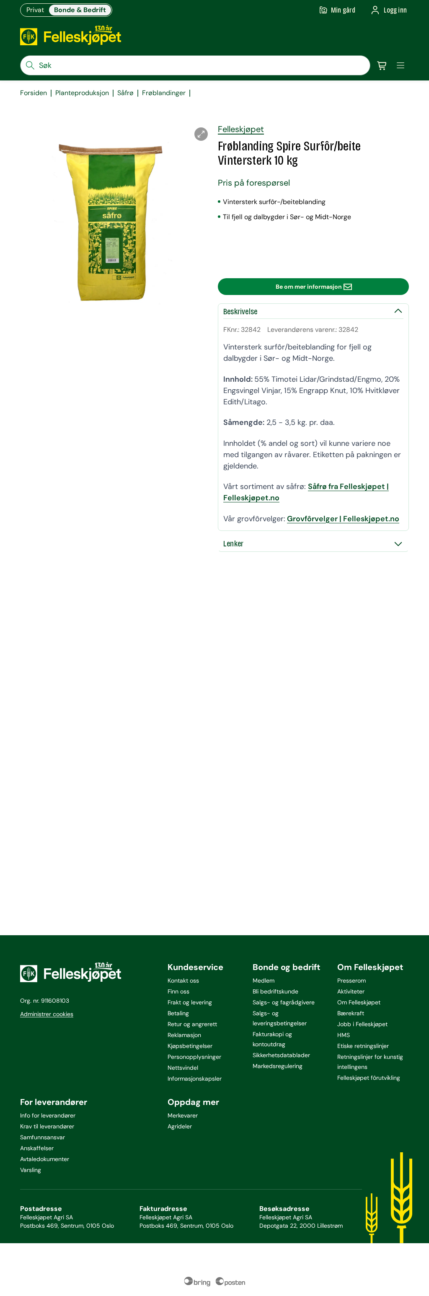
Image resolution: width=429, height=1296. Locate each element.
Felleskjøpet (241, 129)
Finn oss (178, 991)
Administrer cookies (46, 1014)
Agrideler (180, 1126)
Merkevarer (183, 1115)
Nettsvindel (183, 1067)
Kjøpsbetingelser (190, 1046)
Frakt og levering (190, 1002)
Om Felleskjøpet (358, 1002)
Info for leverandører (47, 1115)
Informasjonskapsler (195, 1078)
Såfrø (125, 93)
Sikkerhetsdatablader (281, 1055)
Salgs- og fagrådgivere (284, 1002)
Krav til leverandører (47, 1126)
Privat (35, 9)
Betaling (178, 1013)
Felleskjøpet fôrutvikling (368, 1077)
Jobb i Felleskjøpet (362, 1024)
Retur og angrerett (192, 1024)
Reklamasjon (184, 1035)
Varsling (30, 1170)
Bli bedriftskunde (275, 991)
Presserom (351, 980)
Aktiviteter (350, 991)
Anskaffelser (37, 1148)
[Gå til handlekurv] (382, 65)
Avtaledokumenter (44, 1159)
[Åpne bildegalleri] (201, 134)
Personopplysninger (194, 1057)
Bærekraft (350, 1013)
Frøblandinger (164, 93)
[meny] (400, 65)
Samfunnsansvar (42, 1137)
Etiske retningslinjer (363, 1046)
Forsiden (33, 93)
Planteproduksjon (82, 93)
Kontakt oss (183, 980)
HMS (343, 1035)
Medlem (263, 980)
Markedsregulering (277, 1066)
